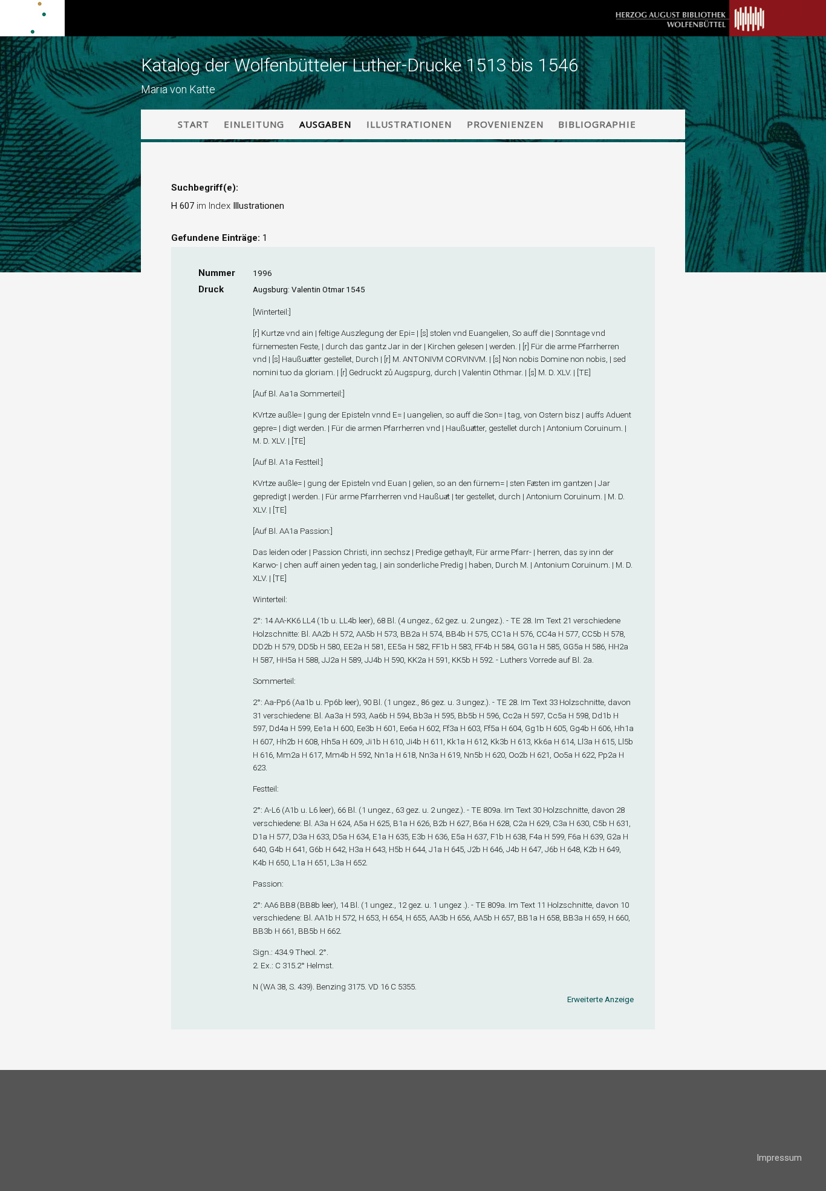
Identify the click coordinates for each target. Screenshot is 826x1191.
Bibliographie (597, 124)
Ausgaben (325, 124)
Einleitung (254, 124)
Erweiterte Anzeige (600, 999)
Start (193, 124)
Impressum (779, 1157)
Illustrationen (409, 124)
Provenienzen (505, 124)
